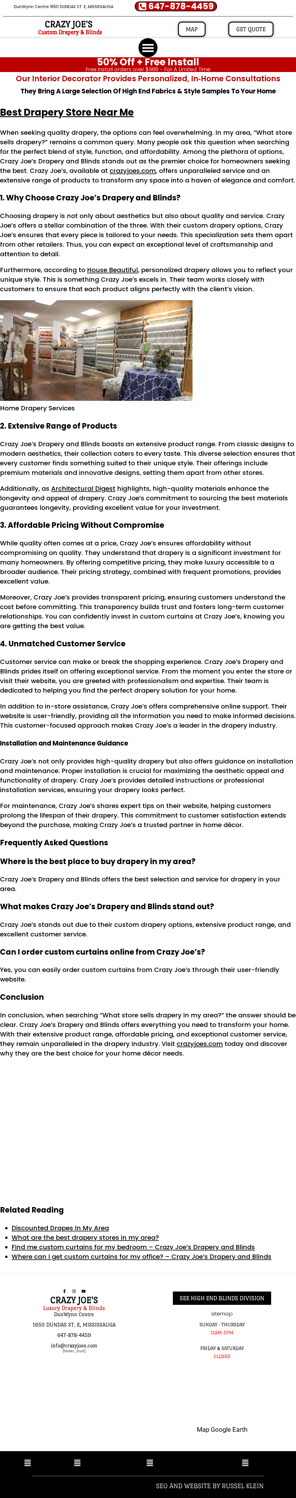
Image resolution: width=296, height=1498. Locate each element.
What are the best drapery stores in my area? (85, 1237)
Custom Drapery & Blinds (70, 32)
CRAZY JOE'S (68, 24)
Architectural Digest (83, 488)
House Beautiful (112, 269)
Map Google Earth (222, 1429)
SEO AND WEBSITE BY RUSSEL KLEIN (210, 1486)
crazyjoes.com (133, 170)
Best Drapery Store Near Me (67, 112)
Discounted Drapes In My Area (60, 1228)
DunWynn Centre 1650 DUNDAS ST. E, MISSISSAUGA (63, 7)
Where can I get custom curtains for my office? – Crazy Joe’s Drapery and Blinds (141, 1256)
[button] (148, 47)
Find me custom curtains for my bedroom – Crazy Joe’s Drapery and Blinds (133, 1247)
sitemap (222, 1313)
